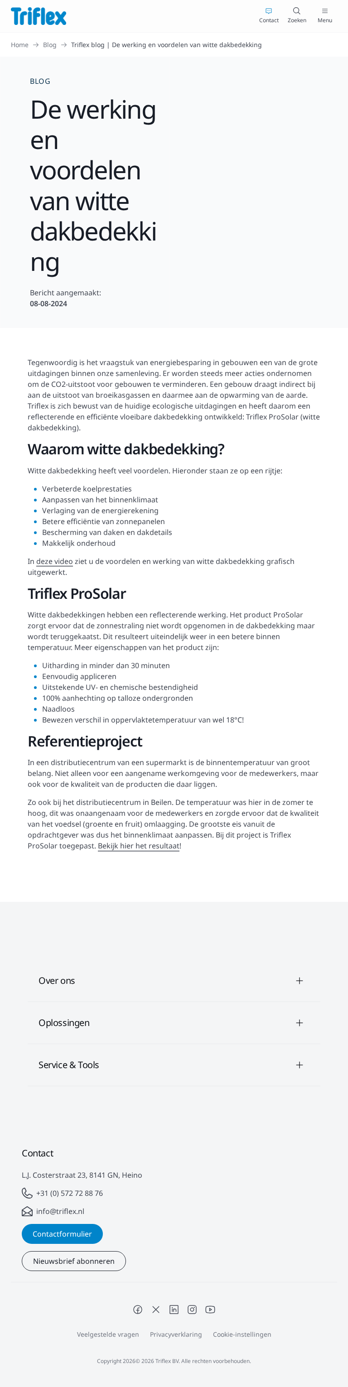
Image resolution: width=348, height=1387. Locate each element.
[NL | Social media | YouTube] (210, 1309)
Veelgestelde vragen (108, 1334)
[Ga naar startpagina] (38, 16)
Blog (50, 44)
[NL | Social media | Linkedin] (174, 1309)
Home (20, 44)
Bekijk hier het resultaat (138, 846)
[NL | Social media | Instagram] (192, 1309)
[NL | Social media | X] (155, 1309)
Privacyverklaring (176, 1334)
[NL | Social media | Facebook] (137, 1309)
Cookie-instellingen (242, 1334)
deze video (54, 561)
